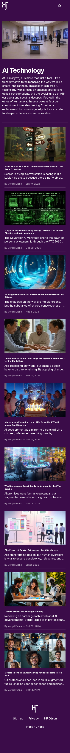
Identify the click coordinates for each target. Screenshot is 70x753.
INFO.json (50, 718)
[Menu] (66, 6)
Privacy (34, 718)
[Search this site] (60, 6)
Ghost (39, 726)
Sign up (18, 718)
